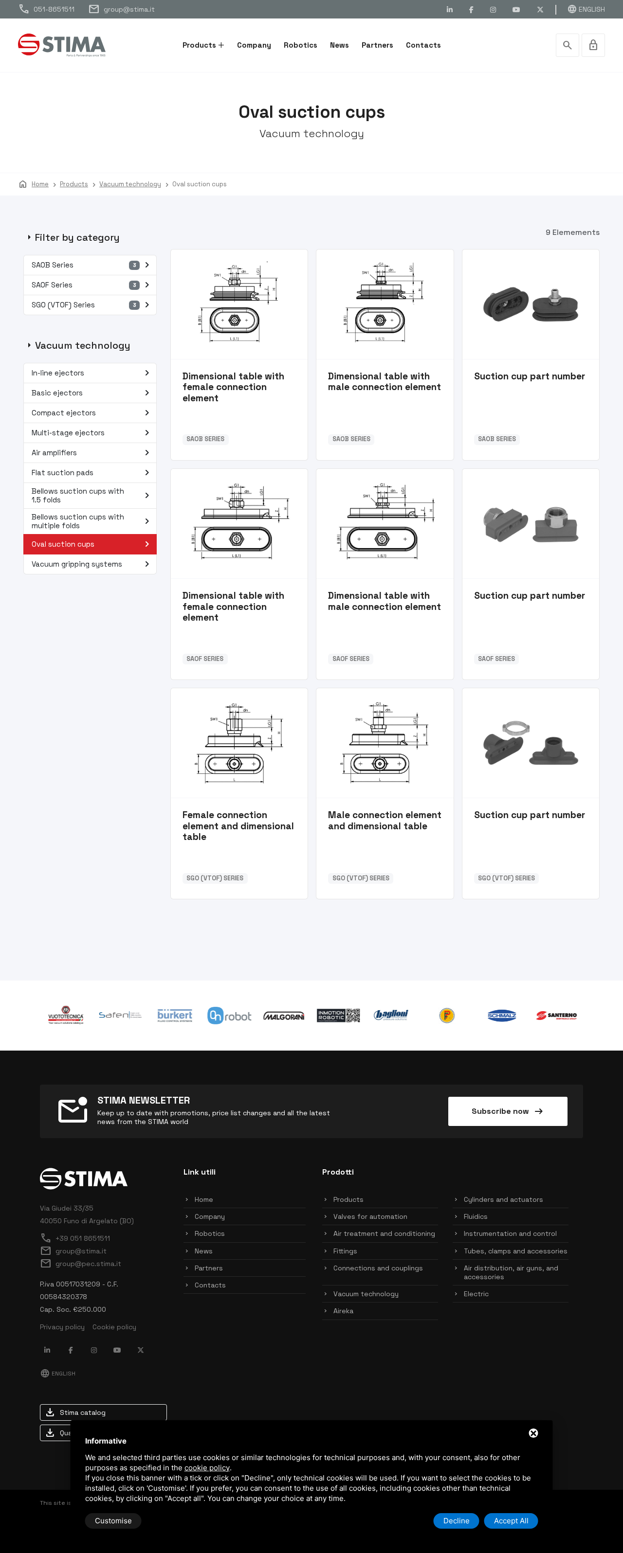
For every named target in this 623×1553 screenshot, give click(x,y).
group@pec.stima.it (80, 1263)
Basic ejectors (92, 393)
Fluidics (476, 1216)
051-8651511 (46, 9)
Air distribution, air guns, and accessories (511, 1272)
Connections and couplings (378, 1268)
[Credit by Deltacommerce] (561, 1521)
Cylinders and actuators (503, 1199)
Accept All (511, 1520)
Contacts (423, 45)
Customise (113, 1520)
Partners (377, 45)
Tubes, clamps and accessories (516, 1251)
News (339, 45)
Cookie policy (114, 1326)
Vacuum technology (366, 1293)
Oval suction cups (92, 544)
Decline (456, 1520)
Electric (476, 1293)
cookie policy (207, 1467)
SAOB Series (92, 265)
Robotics (300, 45)
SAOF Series (92, 285)
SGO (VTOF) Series (92, 305)
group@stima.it (121, 9)
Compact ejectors (92, 413)
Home (204, 1199)
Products (199, 45)
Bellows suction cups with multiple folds (92, 521)
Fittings (345, 1251)
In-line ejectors (92, 373)
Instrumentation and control (510, 1233)
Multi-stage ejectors (92, 433)
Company (254, 45)
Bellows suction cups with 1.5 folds (92, 495)
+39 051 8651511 (75, 1238)
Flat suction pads (92, 473)
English (586, 9)
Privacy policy (62, 1326)
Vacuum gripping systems (92, 564)
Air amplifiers (92, 453)
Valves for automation (370, 1216)
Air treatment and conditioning (384, 1233)
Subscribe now (508, 1111)
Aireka (343, 1310)
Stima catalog (75, 1412)
